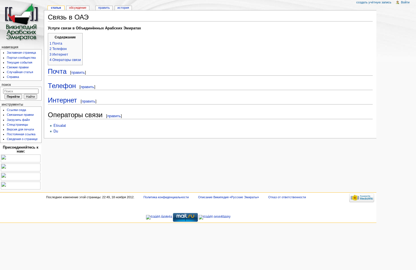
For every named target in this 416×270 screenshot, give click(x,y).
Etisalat (59, 126)
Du (55, 131)
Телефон (62, 86)
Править (104, 7)
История (123, 7)
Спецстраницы (17, 124)
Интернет (62, 100)
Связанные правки (20, 114)
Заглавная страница (21, 52)
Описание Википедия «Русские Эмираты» (228, 197)
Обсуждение (77, 7)
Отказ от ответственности (287, 197)
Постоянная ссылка (21, 134)
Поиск (6, 84)
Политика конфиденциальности (166, 197)
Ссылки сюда (16, 110)
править (78, 72)
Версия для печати (20, 129)
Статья (56, 7)
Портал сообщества (21, 57)
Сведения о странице (22, 139)
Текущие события (19, 62)
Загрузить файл (18, 119)
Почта (57, 71)
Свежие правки (18, 67)
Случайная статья (20, 72)
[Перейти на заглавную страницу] (22, 22)
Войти (405, 2)
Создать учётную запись (373, 2)
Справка (13, 77)
